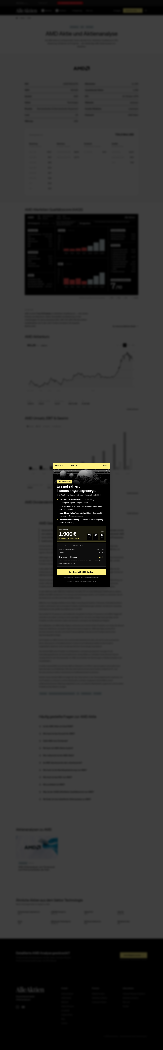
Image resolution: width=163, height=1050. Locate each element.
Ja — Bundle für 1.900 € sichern (81, 572)
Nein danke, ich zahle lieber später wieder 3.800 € (81, 582)
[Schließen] (107, 471)
